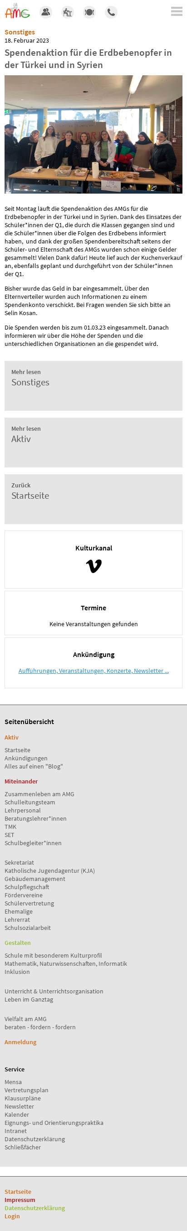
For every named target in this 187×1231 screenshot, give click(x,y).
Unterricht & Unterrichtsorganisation (54, 991)
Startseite (17, 750)
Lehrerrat (17, 919)
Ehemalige (19, 911)
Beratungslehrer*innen (36, 818)
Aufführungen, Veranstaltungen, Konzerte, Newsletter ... (94, 671)
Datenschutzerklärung (35, 1139)
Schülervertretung (29, 903)
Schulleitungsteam (30, 802)
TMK (10, 826)
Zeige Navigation (176, 11)
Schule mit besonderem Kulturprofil (53, 955)
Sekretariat (19, 862)
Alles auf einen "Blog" (34, 766)
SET (10, 835)
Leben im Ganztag (29, 999)
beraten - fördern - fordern (40, 1027)
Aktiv (12, 737)
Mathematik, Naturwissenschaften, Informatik (66, 963)
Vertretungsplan (27, 1090)
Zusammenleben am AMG (39, 794)
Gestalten (18, 943)
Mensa (13, 1082)
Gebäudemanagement (35, 879)
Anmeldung (20, 1042)
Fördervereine (24, 895)
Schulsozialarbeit (28, 928)
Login (12, 1216)
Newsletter (19, 1106)
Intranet (16, 1131)
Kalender (17, 1114)
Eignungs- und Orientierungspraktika (54, 1123)
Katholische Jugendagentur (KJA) (50, 870)
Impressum (20, 1200)
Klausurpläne (23, 1098)
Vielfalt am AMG (26, 1019)
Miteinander (21, 781)
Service (15, 1069)
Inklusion (17, 972)
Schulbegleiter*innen (33, 843)
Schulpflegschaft (27, 887)
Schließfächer (23, 1147)
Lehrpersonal (23, 810)
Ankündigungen (26, 758)
